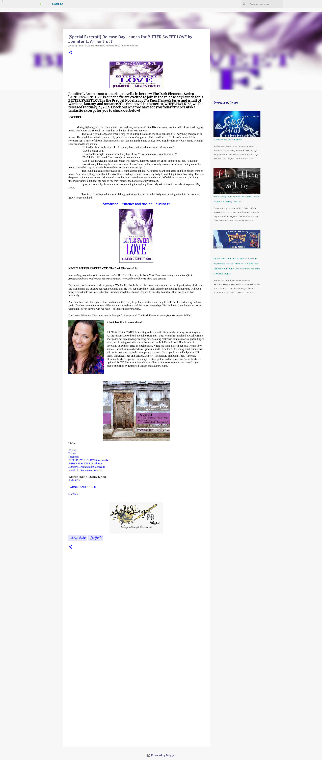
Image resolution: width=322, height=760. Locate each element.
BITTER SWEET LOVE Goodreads (88, 460)
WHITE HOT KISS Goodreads (85, 463)
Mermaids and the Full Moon (227, 139)
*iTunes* (163, 204)
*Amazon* (110, 204)
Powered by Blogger (163, 755)
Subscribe (57, 4)
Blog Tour (78, 538)
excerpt (96, 538)
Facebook (73, 456)
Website (72, 450)
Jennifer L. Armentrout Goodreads (86, 466)
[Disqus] (136, 606)
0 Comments (132, 45)
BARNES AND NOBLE (82, 487)
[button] (70, 52)
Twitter (72, 453)
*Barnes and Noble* (137, 204)
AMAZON (74, 480)
